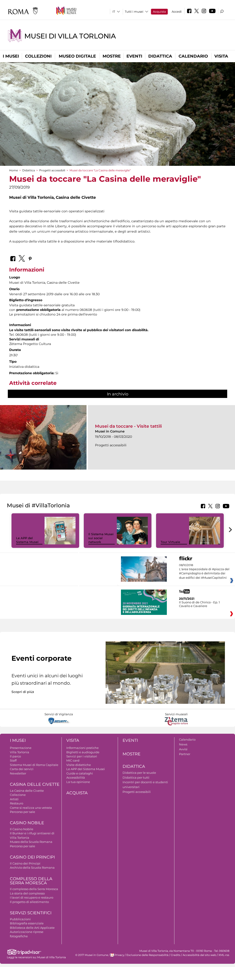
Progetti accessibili (52, 170)
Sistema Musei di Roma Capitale (34, 765)
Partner (184, 754)
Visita (221, 56)
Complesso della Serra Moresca (31, 881)
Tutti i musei (134, 11)
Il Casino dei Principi (25, 863)
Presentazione (20, 748)
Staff (13, 760)
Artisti (14, 799)
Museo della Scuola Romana (31, 842)
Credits (175, 955)
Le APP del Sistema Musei (27, 540)
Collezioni (38, 56)
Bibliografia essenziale (27, 923)
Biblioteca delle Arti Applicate (32, 927)
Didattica (160, 56)
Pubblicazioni (20, 919)
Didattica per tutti (136, 777)
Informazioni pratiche (82, 748)
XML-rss (223, 955)
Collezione (18, 795)
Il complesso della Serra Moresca (34, 889)
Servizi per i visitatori (81, 756)
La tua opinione (78, 782)
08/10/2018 (204, 571)
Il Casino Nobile (21, 829)
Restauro (16, 803)
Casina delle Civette (34, 784)
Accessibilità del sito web (199, 955)
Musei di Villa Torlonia (70, 36)
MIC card (72, 760)
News (183, 744)
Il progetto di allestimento (29, 902)
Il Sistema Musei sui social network (101, 538)
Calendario (193, 56)
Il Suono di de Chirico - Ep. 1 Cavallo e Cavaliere (199, 604)
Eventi (134, 56)
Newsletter (18, 773)
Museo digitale (77, 56)
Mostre (112, 56)
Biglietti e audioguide (82, 752)
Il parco (15, 756)
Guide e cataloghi (79, 773)
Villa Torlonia (19, 752)
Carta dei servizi (22, 769)
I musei (11, 56)
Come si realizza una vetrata (31, 807)
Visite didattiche (78, 765)
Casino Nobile (27, 823)
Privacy (119, 955)
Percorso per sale (22, 812)
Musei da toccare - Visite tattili (128, 426)
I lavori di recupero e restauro (31, 897)
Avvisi (183, 749)
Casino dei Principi (32, 857)
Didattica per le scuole (139, 772)
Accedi (177, 11)
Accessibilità (75, 777)
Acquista (159, 11)
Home (13, 170)
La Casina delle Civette (27, 790)
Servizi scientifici (30, 913)
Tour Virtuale (170, 542)
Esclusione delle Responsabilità (147, 955)
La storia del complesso (27, 893)
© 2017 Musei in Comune (91, 955)
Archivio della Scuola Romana (32, 867)
